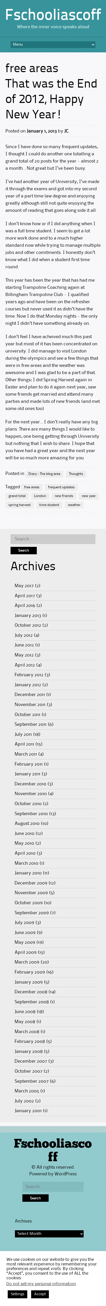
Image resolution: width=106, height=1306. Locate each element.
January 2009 (29, 982)
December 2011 (30, 695)
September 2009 (32, 913)
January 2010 (28, 873)
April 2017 (25, 596)
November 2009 (31, 893)
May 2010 (24, 843)
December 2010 (30, 784)
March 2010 (26, 863)
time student (49, 505)
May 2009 (25, 942)
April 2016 (25, 606)
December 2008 (31, 992)
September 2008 (32, 1002)
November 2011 (30, 705)
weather (74, 505)
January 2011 (27, 774)
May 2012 (24, 655)
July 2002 (24, 1101)
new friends (64, 496)
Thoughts (76, 473)
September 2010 (31, 814)
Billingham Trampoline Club (34, 295)
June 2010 (24, 834)
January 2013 (28, 616)
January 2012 (28, 685)
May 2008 (25, 1022)
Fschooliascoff (53, 16)
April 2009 (26, 952)
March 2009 (27, 962)
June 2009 (25, 933)
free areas (31, 487)
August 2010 (27, 824)
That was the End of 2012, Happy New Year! (51, 99)
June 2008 (25, 1012)
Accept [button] (40, 1294)
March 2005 (27, 1091)
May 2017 (24, 586)
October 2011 (27, 715)
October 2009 (29, 903)
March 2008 (27, 1032)
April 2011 (24, 744)
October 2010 (28, 804)
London (40, 496)
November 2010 (31, 794)
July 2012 (24, 635)
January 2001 (28, 1111)
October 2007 (28, 1071)
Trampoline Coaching (45, 287)
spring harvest (19, 505)
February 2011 (29, 764)
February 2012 (29, 675)
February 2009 (30, 972)
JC (66, 131)
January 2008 (29, 1052)
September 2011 (31, 724)
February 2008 (30, 1042)
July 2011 (23, 734)
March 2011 (26, 754)
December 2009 (31, 883)
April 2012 (25, 665)
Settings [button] (17, 1294)
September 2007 (32, 1081)
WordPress (66, 1174)
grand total (16, 496)
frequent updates (61, 487)
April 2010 (25, 853)
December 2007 (31, 1061)
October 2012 (28, 625)
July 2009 (24, 923)
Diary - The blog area (44, 473)
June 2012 (24, 645)
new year (89, 496)
